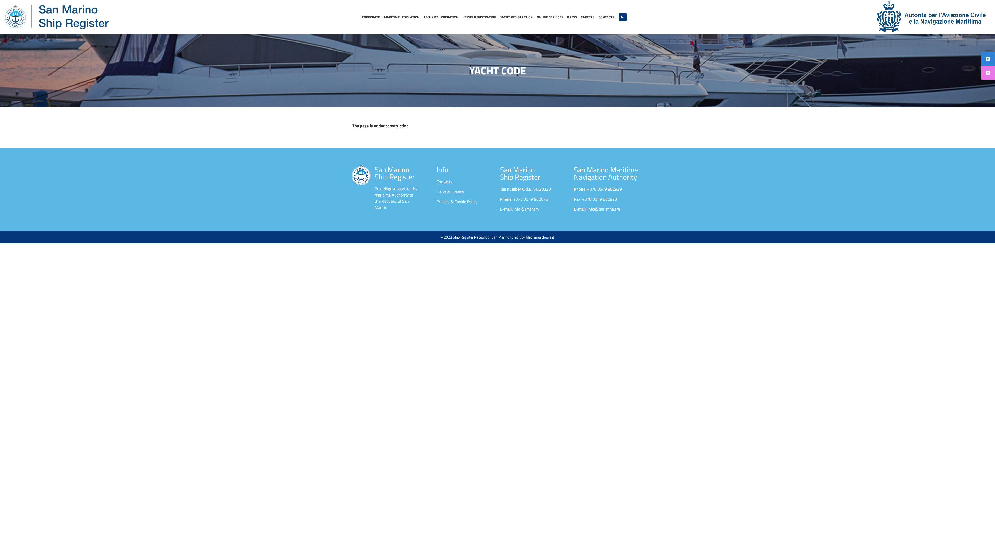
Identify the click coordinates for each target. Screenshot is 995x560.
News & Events (450, 192)
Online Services (550, 17)
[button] (623, 17)
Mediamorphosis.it (540, 237)
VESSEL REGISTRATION (479, 17)
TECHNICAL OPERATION (441, 17)
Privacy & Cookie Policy (457, 202)
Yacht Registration (516, 17)
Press (572, 17)
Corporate (371, 17)
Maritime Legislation (402, 17)
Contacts (606, 17)
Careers (587, 17)
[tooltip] (988, 59)
